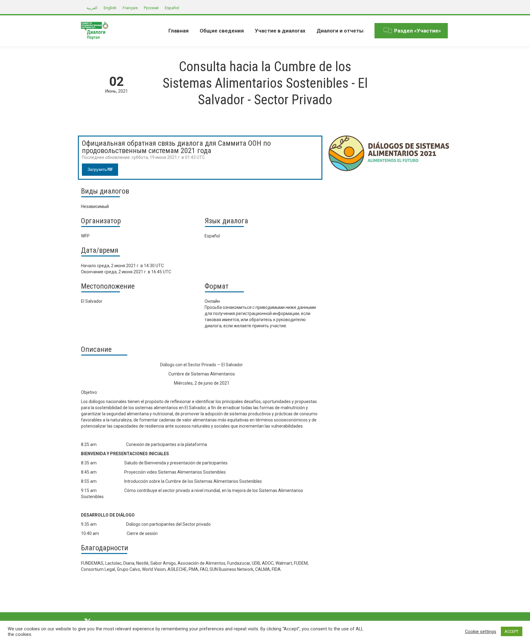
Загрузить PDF (100, 169)
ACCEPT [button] (512, 631)
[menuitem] (178, 30)
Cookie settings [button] (480, 631)
